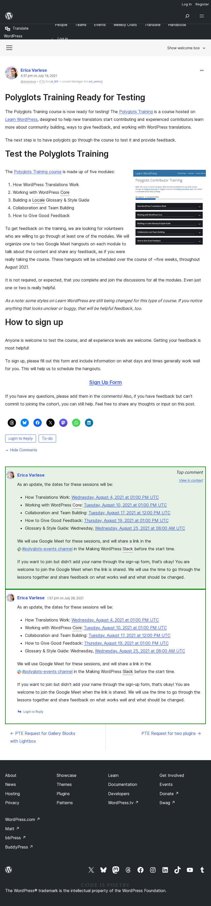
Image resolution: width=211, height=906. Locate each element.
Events (166, 784)
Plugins (63, 793)
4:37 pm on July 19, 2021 (39, 76)
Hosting (12, 793)
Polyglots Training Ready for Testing (75, 97)
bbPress (15, 837)
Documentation (122, 784)
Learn (113, 775)
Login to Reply (20, 438)
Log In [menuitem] (187, 4)
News (10, 784)
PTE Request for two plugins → (171, 733)
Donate (169, 793)
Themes (64, 784)
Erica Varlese (34, 70)
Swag (167, 802)
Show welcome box (183, 48)
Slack (128, 548)
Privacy (12, 802)
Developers (118, 793)
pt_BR (54, 81)
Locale (38, 200)
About (10, 775)
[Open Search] (187, 16)
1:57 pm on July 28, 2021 (65, 598)
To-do (47, 438)
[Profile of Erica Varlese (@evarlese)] (11, 74)
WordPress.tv (123, 802)
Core (64, 192)
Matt (12, 828)
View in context (191, 480)
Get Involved (172, 775)
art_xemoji (96, 81)
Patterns (65, 802)
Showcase (66, 775)
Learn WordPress (21, 119)
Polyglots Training (136, 111)
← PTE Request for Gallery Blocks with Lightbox (42, 737)
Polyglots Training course (37, 171)
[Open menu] (203, 16)
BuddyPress (19, 847)
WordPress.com (22, 819)
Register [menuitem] (202, 4)
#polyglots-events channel (47, 548)
